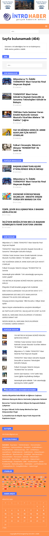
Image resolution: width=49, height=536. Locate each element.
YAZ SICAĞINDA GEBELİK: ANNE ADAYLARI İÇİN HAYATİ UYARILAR (29, 133)
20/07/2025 (18, 172)
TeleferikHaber (24, 445)
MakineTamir (35, 459)
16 (43, 514)
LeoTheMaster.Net (40, 464)
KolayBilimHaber (22, 466)
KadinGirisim (28, 452)
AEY (27, 450)
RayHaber (31, 390)
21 (31, 517)
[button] (45, 26)
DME (25, 461)
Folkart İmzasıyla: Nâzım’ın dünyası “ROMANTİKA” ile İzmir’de (27, 148)
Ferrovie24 (17, 457)
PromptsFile (6, 464)
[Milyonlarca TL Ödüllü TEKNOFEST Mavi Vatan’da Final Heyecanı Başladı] (6, 81)
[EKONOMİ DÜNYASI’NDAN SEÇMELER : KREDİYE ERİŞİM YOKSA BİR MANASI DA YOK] (6, 196)
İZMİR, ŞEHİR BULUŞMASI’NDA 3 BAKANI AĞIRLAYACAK (23, 210)
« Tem (4, 528)
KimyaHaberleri (7, 450)
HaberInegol (33, 466)
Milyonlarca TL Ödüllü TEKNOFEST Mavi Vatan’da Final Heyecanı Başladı (29, 82)
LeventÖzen (6, 452)
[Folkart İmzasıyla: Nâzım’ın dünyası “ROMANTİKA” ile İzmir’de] (6, 147)
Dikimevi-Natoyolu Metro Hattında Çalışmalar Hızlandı (24, 399)
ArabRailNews (37, 447)
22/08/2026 (18, 87)
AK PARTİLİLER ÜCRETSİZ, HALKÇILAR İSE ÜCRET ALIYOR (23, 311)
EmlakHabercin (17, 452)
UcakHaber (25, 459)
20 (24, 517)
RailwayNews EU (9, 466)
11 (12, 514)
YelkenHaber (34, 457)
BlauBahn (27, 447)
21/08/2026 (18, 123)
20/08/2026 (18, 138)
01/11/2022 (18, 202)
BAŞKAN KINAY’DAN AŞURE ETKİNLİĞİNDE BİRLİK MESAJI (28, 167)
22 (37, 517)
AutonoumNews (16, 447)
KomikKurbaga (7, 461)
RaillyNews (6, 447)
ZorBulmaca (34, 450)
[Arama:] (24, 31)
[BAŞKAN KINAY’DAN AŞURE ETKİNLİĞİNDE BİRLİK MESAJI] (6, 168)
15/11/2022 (7, 227)
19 (18, 517)
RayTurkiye (16, 459)
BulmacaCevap (19, 450)
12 (18, 514)
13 (24, 514)
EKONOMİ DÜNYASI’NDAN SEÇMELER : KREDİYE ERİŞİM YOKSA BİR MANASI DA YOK (27, 197)
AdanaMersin (7, 454)
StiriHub (25, 457)
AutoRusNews (33, 461)
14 (31, 514)
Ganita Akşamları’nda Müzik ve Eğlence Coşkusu (22, 395)
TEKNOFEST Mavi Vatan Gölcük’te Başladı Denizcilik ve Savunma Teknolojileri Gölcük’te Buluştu (29, 98)
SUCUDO (5, 445)
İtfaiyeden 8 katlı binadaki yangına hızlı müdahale (20, 287)
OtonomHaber (36, 445)
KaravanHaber (7, 457)
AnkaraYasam (39, 452)
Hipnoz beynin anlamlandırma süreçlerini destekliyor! (21, 307)
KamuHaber (6, 459)
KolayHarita (18, 461)
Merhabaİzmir (37, 454)
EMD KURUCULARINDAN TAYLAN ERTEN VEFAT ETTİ (22, 291)
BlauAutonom (17, 454)
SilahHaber (28, 464)
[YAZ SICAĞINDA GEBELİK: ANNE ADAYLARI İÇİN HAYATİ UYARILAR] (6, 132)
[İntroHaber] (24, 8)
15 (37, 514)
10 (5, 514)
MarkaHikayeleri (17, 464)
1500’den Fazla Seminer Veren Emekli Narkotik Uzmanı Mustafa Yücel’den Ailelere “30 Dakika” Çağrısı (28, 116)
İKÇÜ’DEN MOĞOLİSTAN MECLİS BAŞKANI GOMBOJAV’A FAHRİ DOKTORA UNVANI (23, 223)
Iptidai (41, 461)
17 (5, 517)
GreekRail (27, 454)
